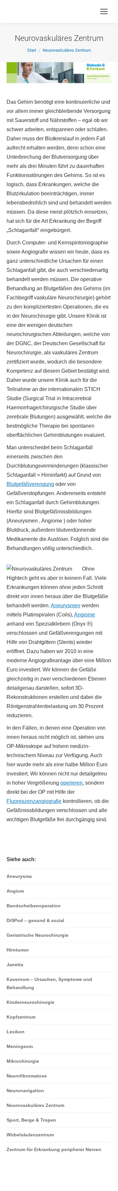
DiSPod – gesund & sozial (35, 920)
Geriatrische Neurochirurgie (38, 935)
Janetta (15, 964)
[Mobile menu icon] (104, 11)
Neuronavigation (25, 1090)
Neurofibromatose (27, 1075)
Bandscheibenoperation (34, 905)
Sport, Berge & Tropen (31, 1120)
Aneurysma (19, 876)
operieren (71, 783)
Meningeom (20, 1046)
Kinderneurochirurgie (30, 1002)
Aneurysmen (65, 605)
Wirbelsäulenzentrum (30, 1134)
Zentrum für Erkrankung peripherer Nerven (54, 1149)
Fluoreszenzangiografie (34, 801)
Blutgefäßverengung (30, 484)
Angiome (84, 614)
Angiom (15, 891)
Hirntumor (18, 949)
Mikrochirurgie (23, 1061)
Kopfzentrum (21, 1017)
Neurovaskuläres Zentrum (35, 1105)
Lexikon (16, 1031)
